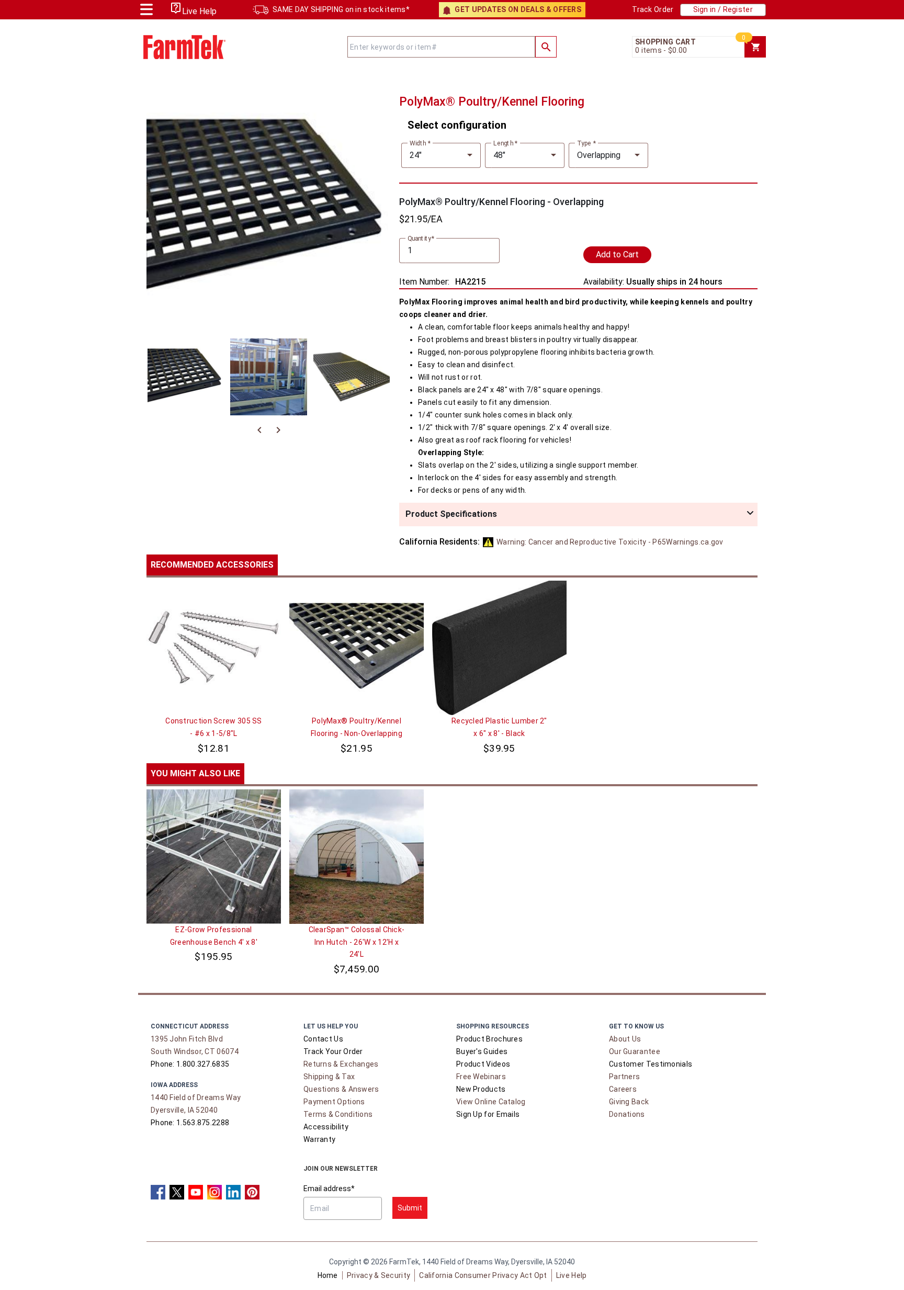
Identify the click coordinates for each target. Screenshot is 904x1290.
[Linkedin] (233, 1192)
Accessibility (325, 1127)
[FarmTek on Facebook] (158, 1192)
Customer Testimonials (650, 1064)
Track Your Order (333, 1051)
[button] (578, 514)
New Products (481, 1089)
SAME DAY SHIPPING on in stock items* (341, 9)
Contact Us (323, 1039)
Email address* (329, 1188)
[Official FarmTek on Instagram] (214, 1192)
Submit (410, 1208)
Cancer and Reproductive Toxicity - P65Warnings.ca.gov (610, 542)
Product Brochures (489, 1039)
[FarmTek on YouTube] (195, 1192)
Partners (624, 1076)
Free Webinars (481, 1076)
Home (328, 1275)
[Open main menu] (146, 8)
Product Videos (483, 1064)
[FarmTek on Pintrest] (252, 1192)
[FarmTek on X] (177, 1192)
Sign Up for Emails (487, 1114)
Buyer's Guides (481, 1051)
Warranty (319, 1139)
